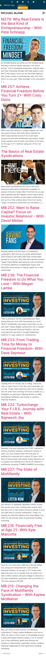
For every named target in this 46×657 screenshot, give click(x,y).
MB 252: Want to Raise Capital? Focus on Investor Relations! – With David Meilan (22, 214)
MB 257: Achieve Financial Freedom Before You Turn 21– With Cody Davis (22, 93)
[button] (44, 2)
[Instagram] (28, 2)
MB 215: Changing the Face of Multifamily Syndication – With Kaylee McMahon (23, 592)
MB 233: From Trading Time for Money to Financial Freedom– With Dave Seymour (22, 346)
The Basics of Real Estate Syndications (22, 153)
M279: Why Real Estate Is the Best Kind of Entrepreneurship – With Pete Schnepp (22, 25)
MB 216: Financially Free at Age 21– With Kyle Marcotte (21, 529)
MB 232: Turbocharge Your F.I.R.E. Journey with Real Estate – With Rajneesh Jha (22, 411)
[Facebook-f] (12, 2)
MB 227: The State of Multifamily (19, 471)
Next (42, 653)
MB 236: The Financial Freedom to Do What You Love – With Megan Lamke (22, 281)
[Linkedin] (23, 2)
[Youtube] (33, 2)
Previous (6, 653)
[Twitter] (17, 2)
